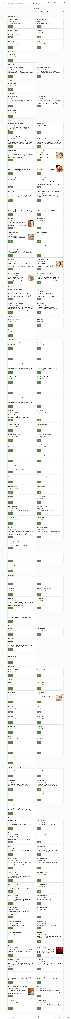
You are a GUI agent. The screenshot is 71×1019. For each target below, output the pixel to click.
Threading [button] (37, 11)
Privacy (68, 1017)
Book (44, 3)
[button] (21, 23)
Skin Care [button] (28, 11)
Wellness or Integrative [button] (51, 11)
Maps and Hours (24, 1017)
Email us (6, 1017)
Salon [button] (23, 11)
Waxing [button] (42, 11)
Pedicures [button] (18, 11)
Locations (59, 3)
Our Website (34, 1017)
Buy (51, 3)
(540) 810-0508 (14, 1017)
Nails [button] (13, 11)
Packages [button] (60, 11)
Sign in (37, 3)
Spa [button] (32, 11)
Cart (67, 3)
